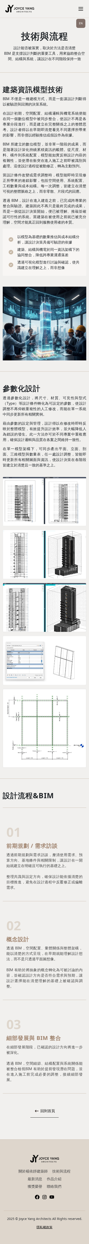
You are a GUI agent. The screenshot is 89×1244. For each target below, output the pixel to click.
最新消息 (35, 1178)
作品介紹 (54, 1178)
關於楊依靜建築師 (33, 1171)
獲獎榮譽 (35, 1186)
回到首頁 (47, 1110)
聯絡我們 (54, 1186)
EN (81, 23)
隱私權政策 (44, 1227)
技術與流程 (61, 1171)
